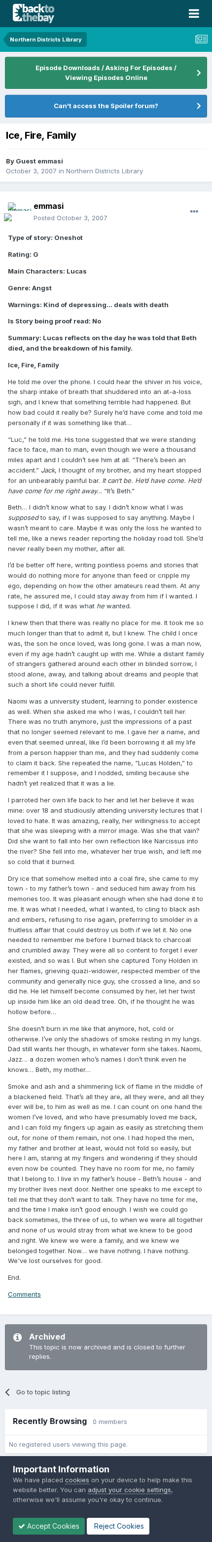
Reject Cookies (118, 1526)
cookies (77, 1480)
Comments (24, 1294)
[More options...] (194, 212)
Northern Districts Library (104, 171)
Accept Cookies (52, 1526)
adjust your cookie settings (129, 1490)
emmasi (49, 206)
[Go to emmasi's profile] (18, 212)
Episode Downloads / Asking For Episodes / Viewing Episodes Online (106, 72)
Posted (70, 218)
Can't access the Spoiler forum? (106, 106)
